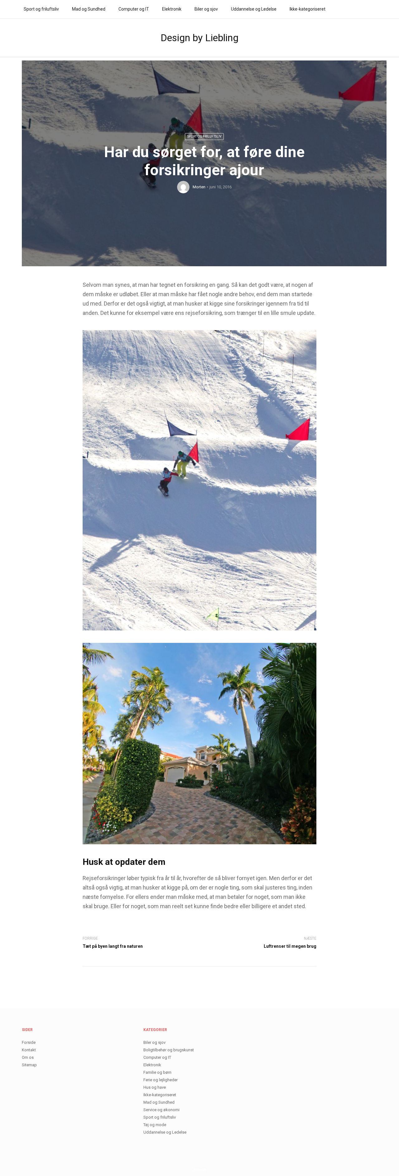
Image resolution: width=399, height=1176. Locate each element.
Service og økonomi (161, 1109)
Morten (199, 187)
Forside (29, 1042)
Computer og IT (133, 9)
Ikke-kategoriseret (307, 9)
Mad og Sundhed (88, 9)
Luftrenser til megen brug (290, 946)
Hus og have (154, 1087)
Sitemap (29, 1065)
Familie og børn (157, 1072)
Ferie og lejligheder (160, 1079)
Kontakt (29, 1050)
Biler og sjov (206, 9)
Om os (28, 1057)
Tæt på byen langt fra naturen (113, 946)
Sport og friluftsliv (41, 9)
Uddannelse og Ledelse (253, 9)
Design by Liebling (199, 38)
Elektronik (171, 9)
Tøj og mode (154, 1124)
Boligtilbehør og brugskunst (168, 1050)
